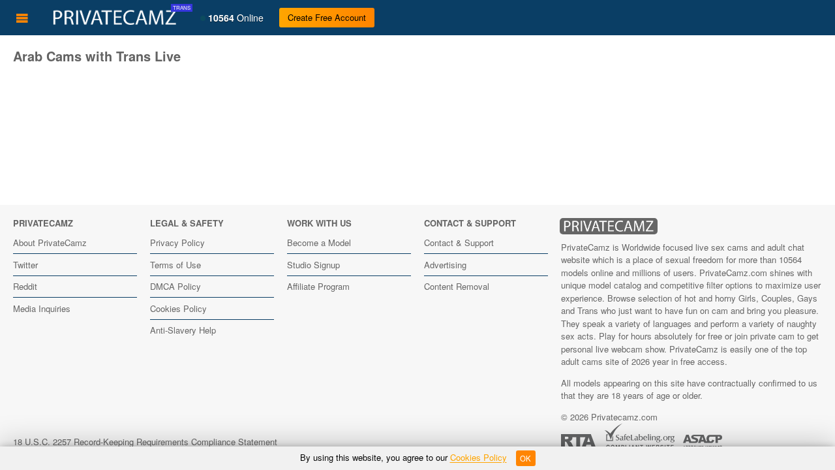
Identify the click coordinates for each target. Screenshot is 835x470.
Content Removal (456, 286)
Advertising (445, 264)
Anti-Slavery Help (183, 330)
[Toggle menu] (22, 17)
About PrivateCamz (50, 242)
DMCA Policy (175, 286)
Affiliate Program (318, 286)
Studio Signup (313, 264)
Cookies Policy (178, 308)
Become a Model (319, 242)
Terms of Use (175, 264)
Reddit (25, 286)
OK (525, 458)
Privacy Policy (177, 242)
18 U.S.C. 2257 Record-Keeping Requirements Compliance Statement (145, 441)
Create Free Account (327, 17)
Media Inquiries (41, 308)
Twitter (25, 264)
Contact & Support (459, 242)
